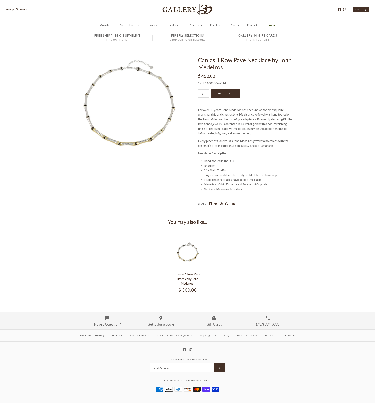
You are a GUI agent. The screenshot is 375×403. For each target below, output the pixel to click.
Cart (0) (360, 9)
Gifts (235, 25)
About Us (117, 335)
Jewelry (153, 25)
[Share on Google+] (227, 203)
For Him (216, 25)
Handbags (175, 25)
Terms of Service (247, 335)
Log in (271, 25)
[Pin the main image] (221, 203)
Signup (10, 9)
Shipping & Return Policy (214, 335)
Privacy (269, 335)
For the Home (130, 25)
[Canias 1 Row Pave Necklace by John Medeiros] (129, 59)
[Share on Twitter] (215, 203)
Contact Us (288, 335)
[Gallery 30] (187, 6)
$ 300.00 (188, 290)
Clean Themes (202, 380)
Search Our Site (139, 335)
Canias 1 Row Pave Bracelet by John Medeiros (188, 278)
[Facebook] (339, 9)
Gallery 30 (177, 380)
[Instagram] (344, 9)
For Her (196, 25)
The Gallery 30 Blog (92, 335)
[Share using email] (233, 203)
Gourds (106, 25)
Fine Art (253, 25)
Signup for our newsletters (187, 359)
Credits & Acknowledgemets (174, 335)
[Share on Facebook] (210, 203)
